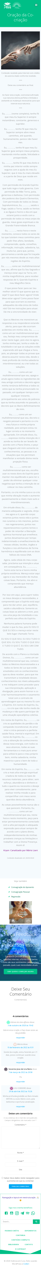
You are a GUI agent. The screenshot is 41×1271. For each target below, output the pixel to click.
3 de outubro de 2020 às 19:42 (20, 1025)
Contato (29, 1244)
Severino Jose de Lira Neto (20, 1069)
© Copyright (20, 1249)
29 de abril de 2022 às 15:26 (20, 1091)
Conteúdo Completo (20, 1240)
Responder (20, 1037)
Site (20, 1169)
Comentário (20, 1125)
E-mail (20, 1161)
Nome (20, 1152)
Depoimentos (30, 1231)
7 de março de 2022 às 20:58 (20, 1072)
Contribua (20, 1235)
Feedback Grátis (12, 1231)
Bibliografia (13, 1244)
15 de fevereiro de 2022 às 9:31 (20, 1047)
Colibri (26, 1264)
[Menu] (36, 5)
